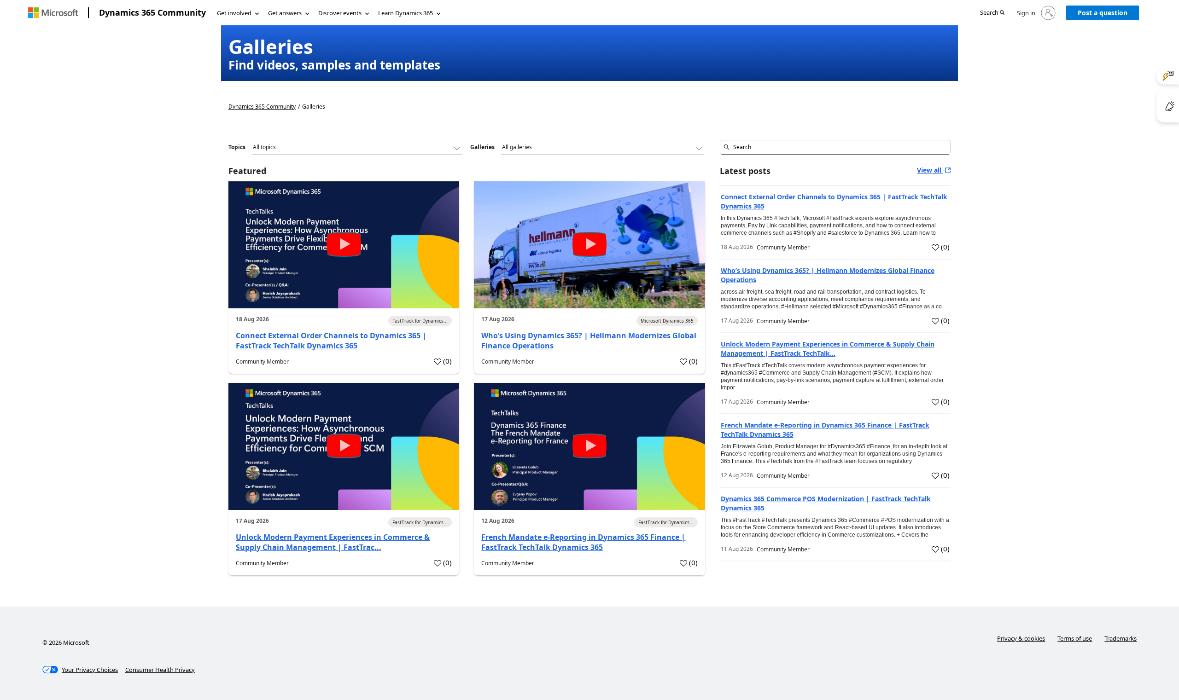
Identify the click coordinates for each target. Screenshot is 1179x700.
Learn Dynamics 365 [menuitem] (405, 13)
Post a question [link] (1102, 12)
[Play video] (344, 244)
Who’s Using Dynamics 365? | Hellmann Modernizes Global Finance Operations (588, 340)
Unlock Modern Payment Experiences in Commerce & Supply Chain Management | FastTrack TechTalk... (827, 349)
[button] (992, 13)
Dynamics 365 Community (152, 12)
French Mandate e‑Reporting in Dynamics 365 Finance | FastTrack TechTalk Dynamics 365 (583, 542)
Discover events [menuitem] (340, 13)
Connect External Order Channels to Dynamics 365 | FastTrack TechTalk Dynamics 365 (331, 340)
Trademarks (1120, 638)
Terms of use (1074, 638)
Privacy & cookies (1021, 638)
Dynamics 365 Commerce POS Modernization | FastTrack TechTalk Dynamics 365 (826, 503)
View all (930, 170)
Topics (236, 147)
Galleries (482, 147)
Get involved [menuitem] (234, 13)
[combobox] (835, 147)
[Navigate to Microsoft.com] (53, 12)
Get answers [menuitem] (285, 13)
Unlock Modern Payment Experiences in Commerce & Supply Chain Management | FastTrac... (333, 542)
